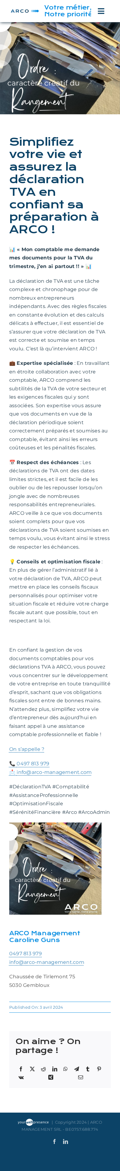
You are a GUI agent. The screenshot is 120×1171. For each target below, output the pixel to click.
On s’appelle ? (26, 749)
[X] (32, 1069)
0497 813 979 (29, 764)
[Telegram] (76, 1069)
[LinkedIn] (54, 1069)
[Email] (80, 1077)
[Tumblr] (87, 1069)
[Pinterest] (99, 1069)
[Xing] (50, 1077)
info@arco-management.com (50, 772)
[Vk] (21, 1077)
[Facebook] (20, 1069)
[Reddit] (43, 1069)
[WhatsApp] (65, 1069)
